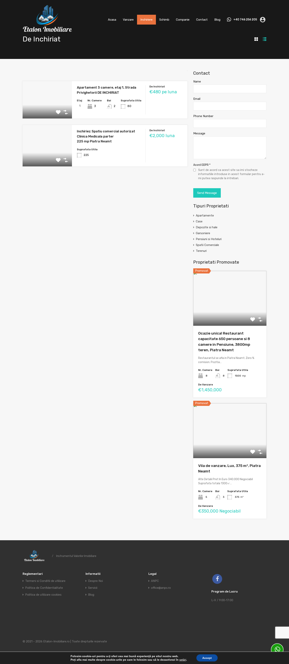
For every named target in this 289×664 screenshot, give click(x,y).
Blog (217, 19)
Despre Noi (95, 581)
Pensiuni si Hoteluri (209, 239)
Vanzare (128, 19)
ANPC (155, 581)
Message (199, 133)
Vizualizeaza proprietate (230, 314)
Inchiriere (146, 19)
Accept (207, 657)
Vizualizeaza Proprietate (47, 111)
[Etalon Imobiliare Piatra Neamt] (47, 32)
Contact (202, 19)
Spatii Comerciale (207, 245)
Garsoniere (203, 233)
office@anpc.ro (161, 587)
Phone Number (203, 116)
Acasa (112, 19)
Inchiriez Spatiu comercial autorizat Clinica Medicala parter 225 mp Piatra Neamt (106, 136)
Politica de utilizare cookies (43, 594)
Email (196, 99)
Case (199, 221)
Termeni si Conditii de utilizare (45, 581)
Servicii (92, 587)
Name (197, 81)
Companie (183, 19)
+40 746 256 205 (245, 19)
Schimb (164, 19)
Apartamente (205, 215)
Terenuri (201, 251)
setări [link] (182, 659)
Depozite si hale (206, 227)
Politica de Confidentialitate (44, 587)
